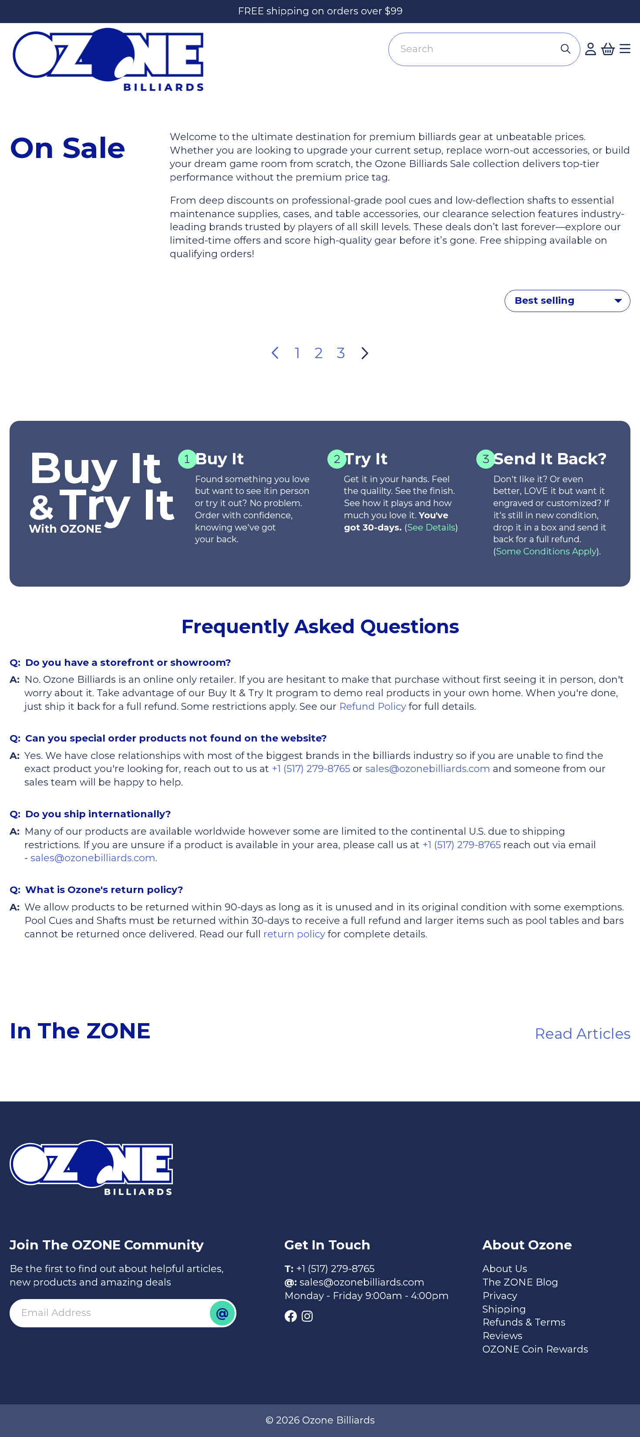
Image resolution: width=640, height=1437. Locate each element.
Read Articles (582, 1033)
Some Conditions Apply (546, 551)
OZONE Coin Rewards (535, 1349)
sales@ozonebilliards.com (427, 769)
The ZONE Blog (520, 1282)
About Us (504, 1269)
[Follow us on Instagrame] (307, 1316)
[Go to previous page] (276, 353)
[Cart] (608, 49)
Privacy (499, 1296)
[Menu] (625, 49)
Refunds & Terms (524, 1322)
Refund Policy (372, 706)
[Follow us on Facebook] (290, 1316)
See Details (431, 527)
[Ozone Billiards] (113, 65)
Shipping (504, 1309)
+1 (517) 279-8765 (311, 769)
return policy (293, 934)
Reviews (502, 1336)
